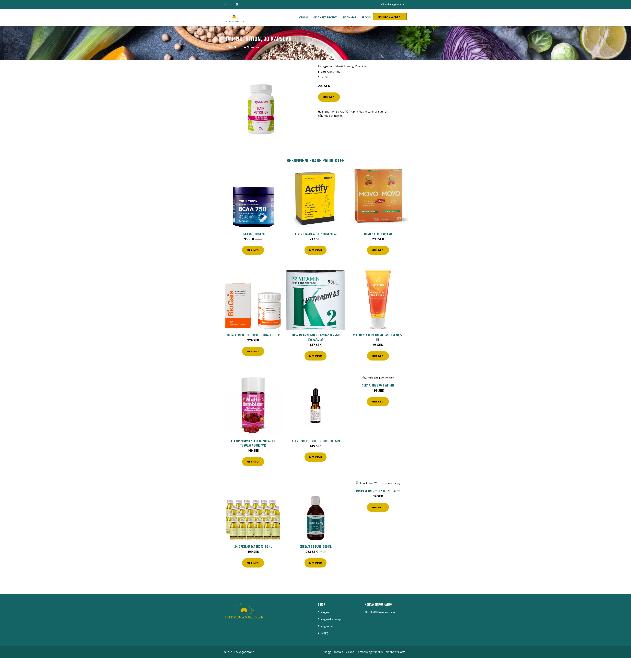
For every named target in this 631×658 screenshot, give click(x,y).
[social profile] (236, 4)
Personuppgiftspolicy (369, 652)
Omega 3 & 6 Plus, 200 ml (316, 546)
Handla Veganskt (390, 16)
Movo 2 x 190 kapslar (378, 234)
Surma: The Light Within (378, 385)
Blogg (366, 17)
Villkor (350, 652)
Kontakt (338, 652)
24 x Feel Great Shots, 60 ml (253, 546)
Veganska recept (325, 17)
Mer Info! (329, 97)
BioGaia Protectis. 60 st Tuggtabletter (253, 335)
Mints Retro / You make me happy (378, 491)
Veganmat (349, 17)
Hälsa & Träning (344, 66)
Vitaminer (361, 66)
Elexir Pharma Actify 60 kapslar (315, 234)
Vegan (303, 17)
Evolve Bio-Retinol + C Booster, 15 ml (316, 441)
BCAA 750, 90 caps (253, 234)
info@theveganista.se (392, 4)
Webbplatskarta (395, 652)
